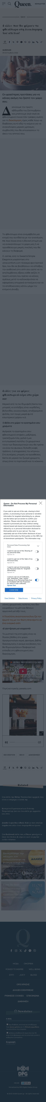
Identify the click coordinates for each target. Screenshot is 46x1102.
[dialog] (23, 551)
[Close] (41, 504)
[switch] (37, 551)
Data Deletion (10, 598)
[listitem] (23, 546)
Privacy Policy (36, 598)
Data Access (23, 598)
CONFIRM (14, 590)
